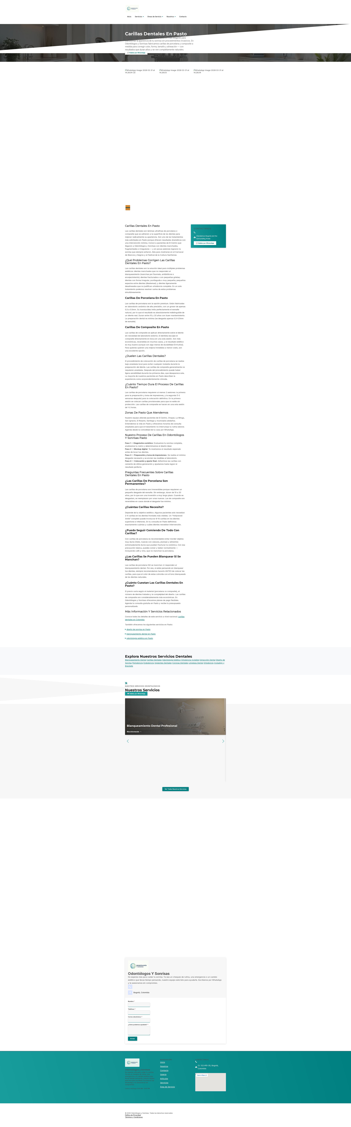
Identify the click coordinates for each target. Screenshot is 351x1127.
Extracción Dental (207, 660)
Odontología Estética (171, 660)
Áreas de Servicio (154, 17)
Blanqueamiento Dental (135, 660)
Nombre (131, 1001)
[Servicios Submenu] (144, 16)
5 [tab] (128, 208)
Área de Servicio (167, 1087)
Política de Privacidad (133, 1115)
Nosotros (170, 17)
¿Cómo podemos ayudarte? (138, 1024)
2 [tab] (128, 206)
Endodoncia (148, 663)
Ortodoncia (209, 663)
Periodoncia (137, 663)
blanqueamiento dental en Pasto (141, 634)
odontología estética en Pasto (140, 638)
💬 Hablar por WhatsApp (136, 53)
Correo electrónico (135, 1017)
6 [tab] (128, 209)
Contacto (183, 17)
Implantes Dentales (163, 663)
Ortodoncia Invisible (190, 660)
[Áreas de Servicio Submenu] (163, 16)
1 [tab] (128, 205)
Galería (163, 1074)
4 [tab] (128, 207)
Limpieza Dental (196, 663)
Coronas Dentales (180, 663)
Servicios (138, 17)
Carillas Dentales (154, 660)
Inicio (129, 17)
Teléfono (131, 1009)
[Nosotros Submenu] (175, 16)
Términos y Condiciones (134, 1117)
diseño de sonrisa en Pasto (138, 629)
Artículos (164, 1078)
